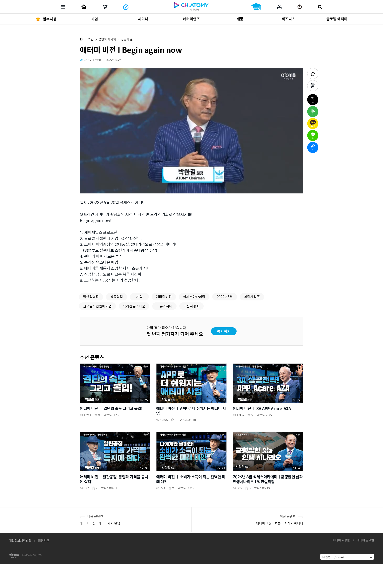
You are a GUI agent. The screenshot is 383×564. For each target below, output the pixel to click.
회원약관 (43, 540)
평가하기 (224, 331)
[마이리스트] (279, 7)
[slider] (191, 182)
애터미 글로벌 (365, 540)
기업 (91, 39)
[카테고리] (63, 7)
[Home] (83, 7)
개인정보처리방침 (20, 540)
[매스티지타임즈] (125, 7)
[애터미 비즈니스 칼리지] (256, 7)
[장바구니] (105, 7)
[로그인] (299, 7)
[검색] (319, 7)
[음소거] (112, 188)
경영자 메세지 (107, 39)
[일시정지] (88, 188)
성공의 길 (127, 39)
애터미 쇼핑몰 (341, 540)
